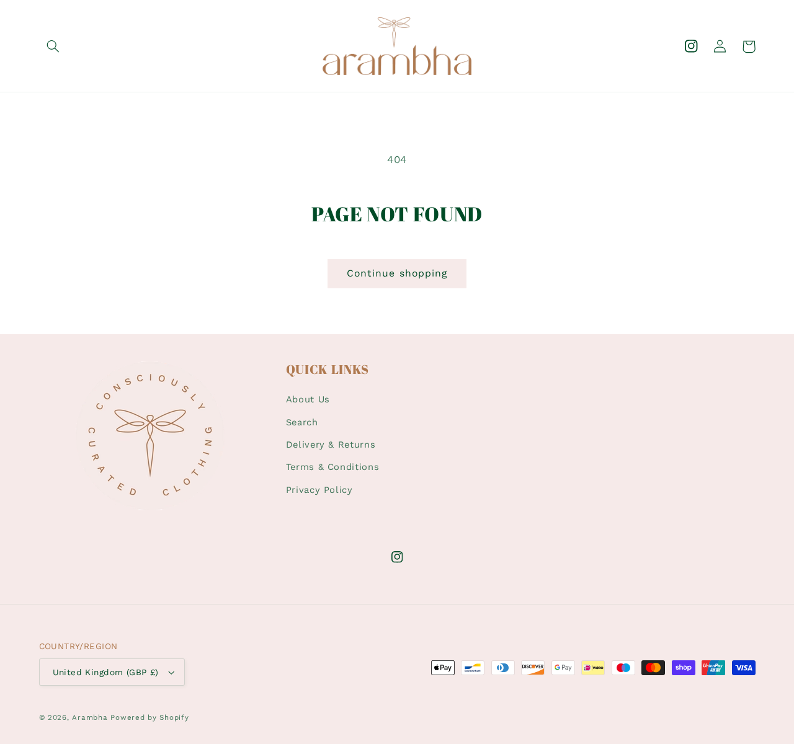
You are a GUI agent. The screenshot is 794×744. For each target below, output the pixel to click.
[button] (53, 46)
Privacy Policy (319, 489)
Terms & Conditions (332, 466)
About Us (308, 399)
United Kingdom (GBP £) (106, 672)
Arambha (89, 717)
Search (302, 422)
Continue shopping (397, 273)
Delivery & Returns (330, 444)
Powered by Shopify (149, 717)
